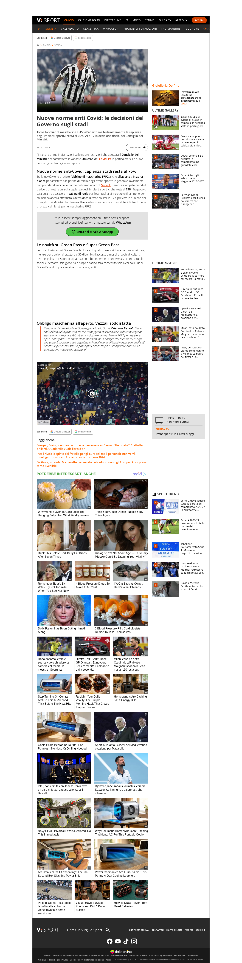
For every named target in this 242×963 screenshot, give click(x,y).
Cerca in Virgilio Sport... (86, 930)
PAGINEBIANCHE (119, 956)
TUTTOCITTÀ (134, 956)
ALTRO (179, 20)
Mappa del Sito (174, 930)
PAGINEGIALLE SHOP (89, 956)
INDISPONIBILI (171, 28)
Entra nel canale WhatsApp (95, 232)
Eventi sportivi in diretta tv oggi (175, 433)
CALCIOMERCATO (89, 20)
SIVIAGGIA (154, 956)
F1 (126, 20)
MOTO (137, 20)
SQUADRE (192, 28)
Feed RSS (189, 930)
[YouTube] (118, 943)
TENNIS (150, 20)
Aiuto (108, 960)
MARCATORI (111, 28)
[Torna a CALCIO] (39, 28)
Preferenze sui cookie (94, 960)
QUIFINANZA (166, 956)
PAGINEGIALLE (70, 956)
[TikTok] (126, 943)
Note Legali (54, 960)
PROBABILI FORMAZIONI (140, 28)
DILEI (144, 956)
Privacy (64, 960)
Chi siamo (43, 960)
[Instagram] (134, 943)
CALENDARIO (70, 28)
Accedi (199, 20)
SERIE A (58, 45)
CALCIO (69, 20)
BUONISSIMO (180, 956)
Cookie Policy (76, 960)
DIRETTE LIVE (112, 20)
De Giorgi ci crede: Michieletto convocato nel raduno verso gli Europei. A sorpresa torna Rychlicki (92, 464)
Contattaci (158, 930)
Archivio (200, 930)
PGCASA (105, 956)
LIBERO (48, 956)
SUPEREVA (193, 956)
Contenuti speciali (139, 930)
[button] (205, 28)
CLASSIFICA (91, 28)
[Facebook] (109, 943)
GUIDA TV (165, 20)
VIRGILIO (57, 956)
